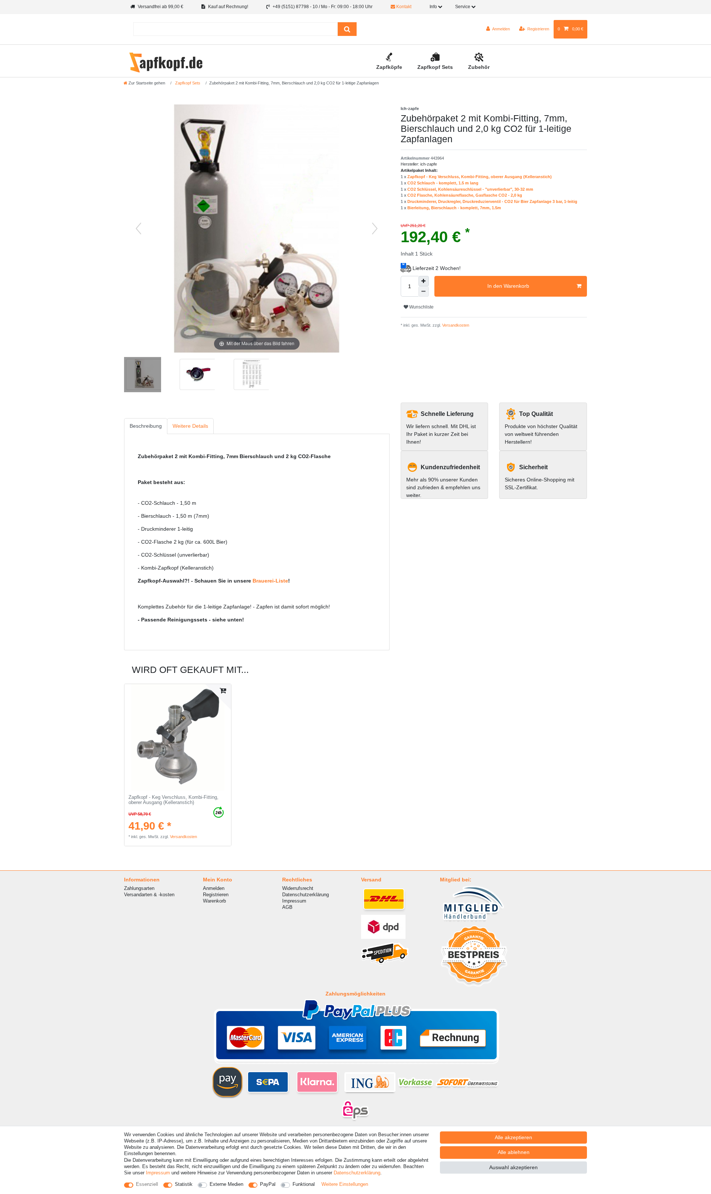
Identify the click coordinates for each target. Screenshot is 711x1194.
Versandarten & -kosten (149, 894)
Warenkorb (214, 901)
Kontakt (403, 6)
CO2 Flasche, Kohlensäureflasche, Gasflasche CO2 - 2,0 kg (464, 195)
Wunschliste (421, 307)
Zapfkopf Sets (435, 67)
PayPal (268, 1184)
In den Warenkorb (508, 286)
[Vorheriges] (138, 228)
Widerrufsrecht (297, 888)
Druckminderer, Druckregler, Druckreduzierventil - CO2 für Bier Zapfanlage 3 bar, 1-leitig (492, 201)
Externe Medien (226, 1184)
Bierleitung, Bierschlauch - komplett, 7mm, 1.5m (454, 208)
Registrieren (215, 894)
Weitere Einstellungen (344, 1184)
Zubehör (479, 67)
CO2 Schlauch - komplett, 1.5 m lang (442, 183)
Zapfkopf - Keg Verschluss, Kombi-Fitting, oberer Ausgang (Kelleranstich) (479, 176)
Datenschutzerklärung (305, 894)
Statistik (184, 1184)
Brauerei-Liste (270, 581)
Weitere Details (190, 426)
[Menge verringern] (423, 291)
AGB (287, 907)
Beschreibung (146, 426)
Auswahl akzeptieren (513, 1167)
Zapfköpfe (389, 67)
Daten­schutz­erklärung (357, 1172)
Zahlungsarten (139, 888)
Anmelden (213, 888)
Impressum (294, 901)
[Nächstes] (375, 228)
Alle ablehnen (514, 1152)
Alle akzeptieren (513, 1137)
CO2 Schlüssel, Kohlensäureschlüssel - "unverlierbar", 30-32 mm (470, 189)
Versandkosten (455, 325)
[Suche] (347, 29)
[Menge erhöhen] (423, 281)
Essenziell (147, 1184)
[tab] (145, 426)
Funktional (304, 1184)
